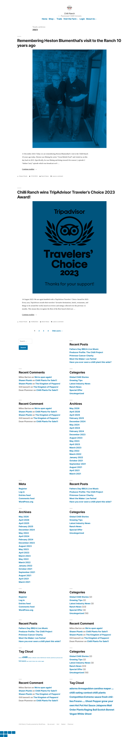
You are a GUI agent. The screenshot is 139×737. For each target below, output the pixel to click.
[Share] (9, 732)
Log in (22, 492)
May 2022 (74, 451)
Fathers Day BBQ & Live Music (84, 349)
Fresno (78, 701)
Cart (58, 724)
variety (39, 661)
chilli (25, 657)
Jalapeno (101, 705)
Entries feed (25, 495)
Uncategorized (77, 393)
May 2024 (74, 425)
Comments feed (27, 498)
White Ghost (84, 713)
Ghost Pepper (93, 701)
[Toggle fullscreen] (5, 732)
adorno (74, 688)
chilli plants (99, 692)
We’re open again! (43, 377)
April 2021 (75, 470)
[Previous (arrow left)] (2, 735)
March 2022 (75, 454)
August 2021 (76, 467)
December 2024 (78, 421)
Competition (77, 696)
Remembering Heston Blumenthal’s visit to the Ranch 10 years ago (69, 43)
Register (23, 488)
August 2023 (76, 438)
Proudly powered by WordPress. (36, 724)
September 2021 (78, 464)
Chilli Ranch (69, 13)
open (27, 661)
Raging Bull (90, 709)
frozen (83, 701)
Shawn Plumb (23, 176)
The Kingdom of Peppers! (47, 383)
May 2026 (74, 408)
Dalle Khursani (43, 657)
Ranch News (45, 176)
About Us (90, 19)
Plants (80, 709)
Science (34, 661)
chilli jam (30, 657)
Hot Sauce (90, 705)
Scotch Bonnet (105, 709)
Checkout (70, 724)
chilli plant (34, 657)
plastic (30, 661)
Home (44, 19)
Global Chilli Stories (79, 377)
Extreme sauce (92, 696)
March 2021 (75, 473)
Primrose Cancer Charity (82, 355)
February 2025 (77, 418)
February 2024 (77, 431)
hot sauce (22, 661)
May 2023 (74, 441)
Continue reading (29, 169)
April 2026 (75, 411)
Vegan (73, 713)
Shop (51, 19)
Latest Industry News (80, 383)
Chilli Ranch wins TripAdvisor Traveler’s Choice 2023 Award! (66, 194)
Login (82, 19)
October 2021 (76, 460)
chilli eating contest (81, 692)
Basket (63, 724)
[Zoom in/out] (2, 732)
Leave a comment (57, 176)
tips (37, 661)
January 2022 (76, 457)
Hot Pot (79, 705)
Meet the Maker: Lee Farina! (83, 359)
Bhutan (20, 657)
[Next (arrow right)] (5, 735)
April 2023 (75, 444)
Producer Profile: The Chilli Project (86, 352)
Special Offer (76, 390)
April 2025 (75, 415)
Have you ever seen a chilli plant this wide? (90, 362)
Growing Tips (76, 380)
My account (51, 724)
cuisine (38, 657)
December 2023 (77, 434)
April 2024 (75, 428)
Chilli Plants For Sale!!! (46, 380)
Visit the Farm (69, 19)
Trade (59, 19)
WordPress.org (26, 502)
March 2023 (75, 447)
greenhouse (53, 657)
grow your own (59, 657)
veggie (42, 661)
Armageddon (85, 688)
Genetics (48, 657)
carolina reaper (102, 688)
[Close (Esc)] (13, 732)
